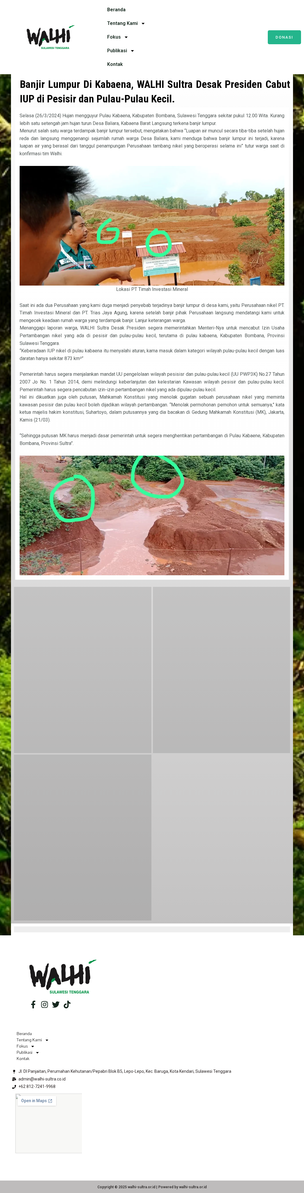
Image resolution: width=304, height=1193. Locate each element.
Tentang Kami (122, 23)
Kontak (115, 64)
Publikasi (117, 50)
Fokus (114, 37)
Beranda (116, 9)
